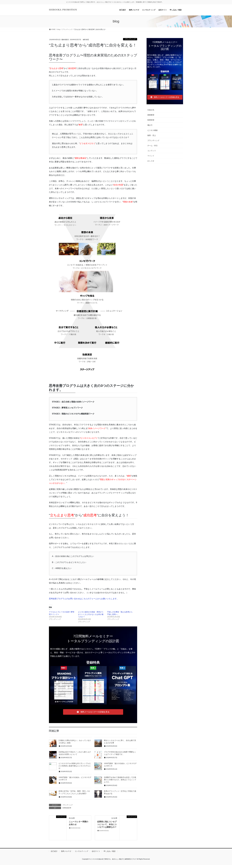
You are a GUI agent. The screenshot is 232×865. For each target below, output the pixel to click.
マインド (150, 156)
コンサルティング (81, 851)
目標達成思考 (66, 808)
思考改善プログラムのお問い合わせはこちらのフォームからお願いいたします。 (84, 599)
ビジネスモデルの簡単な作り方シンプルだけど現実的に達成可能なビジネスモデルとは (75, 765)
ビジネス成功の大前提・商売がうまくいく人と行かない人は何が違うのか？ (90, 614)
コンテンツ (151, 151)
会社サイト (96, 851)
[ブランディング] (57, 828)
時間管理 (150, 120)
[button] (93, 712)
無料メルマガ (66, 851)
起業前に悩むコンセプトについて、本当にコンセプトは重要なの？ (107, 824)
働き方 (149, 125)
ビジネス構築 (152, 130)
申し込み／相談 (110, 851)
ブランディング (130, 39)
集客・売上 (151, 135)
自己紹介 (54, 851)
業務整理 (150, 115)
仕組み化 (150, 110)
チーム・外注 (152, 146)
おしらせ (150, 161)
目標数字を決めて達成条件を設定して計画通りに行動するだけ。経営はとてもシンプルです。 (120, 779)
